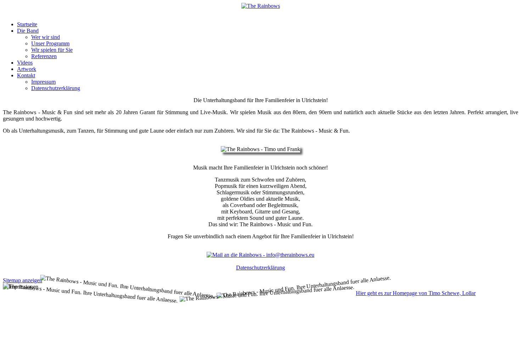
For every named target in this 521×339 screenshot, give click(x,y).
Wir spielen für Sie (52, 50)
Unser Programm (50, 43)
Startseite (27, 24)
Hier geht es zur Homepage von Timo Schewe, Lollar (416, 293)
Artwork (26, 69)
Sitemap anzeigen (22, 280)
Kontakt (26, 75)
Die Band (28, 31)
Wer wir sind (45, 37)
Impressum (43, 82)
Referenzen (44, 56)
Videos (25, 63)
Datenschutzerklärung (55, 88)
